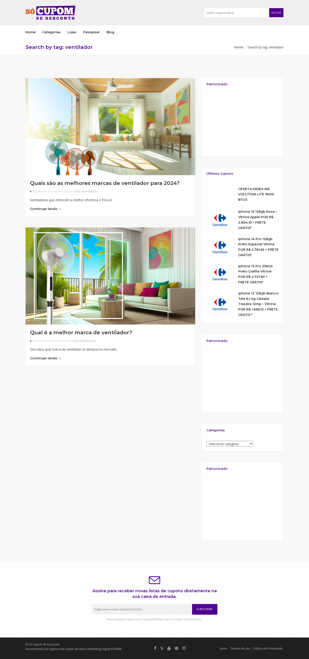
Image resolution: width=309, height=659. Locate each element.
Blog (110, 32)
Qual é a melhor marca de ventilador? (81, 332)
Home (31, 32)
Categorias (51, 32)
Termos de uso (240, 648)
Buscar (276, 12)
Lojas (71, 32)
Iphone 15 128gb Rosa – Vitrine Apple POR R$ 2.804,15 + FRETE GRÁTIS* (257, 220)
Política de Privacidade (267, 648)
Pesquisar (91, 32)
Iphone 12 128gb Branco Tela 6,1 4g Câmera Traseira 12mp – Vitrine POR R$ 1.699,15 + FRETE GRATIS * (258, 304)
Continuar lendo (44, 209)
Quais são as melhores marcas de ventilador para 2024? (105, 183)
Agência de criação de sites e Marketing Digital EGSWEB (85, 649)
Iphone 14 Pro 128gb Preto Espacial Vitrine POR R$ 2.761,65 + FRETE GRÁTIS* (258, 247)
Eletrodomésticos (86, 191)
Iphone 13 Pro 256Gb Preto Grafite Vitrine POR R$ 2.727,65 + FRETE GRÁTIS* (255, 274)
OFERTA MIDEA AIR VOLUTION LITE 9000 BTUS (256, 194)
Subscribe (205, 609)
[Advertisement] (243, 123)
